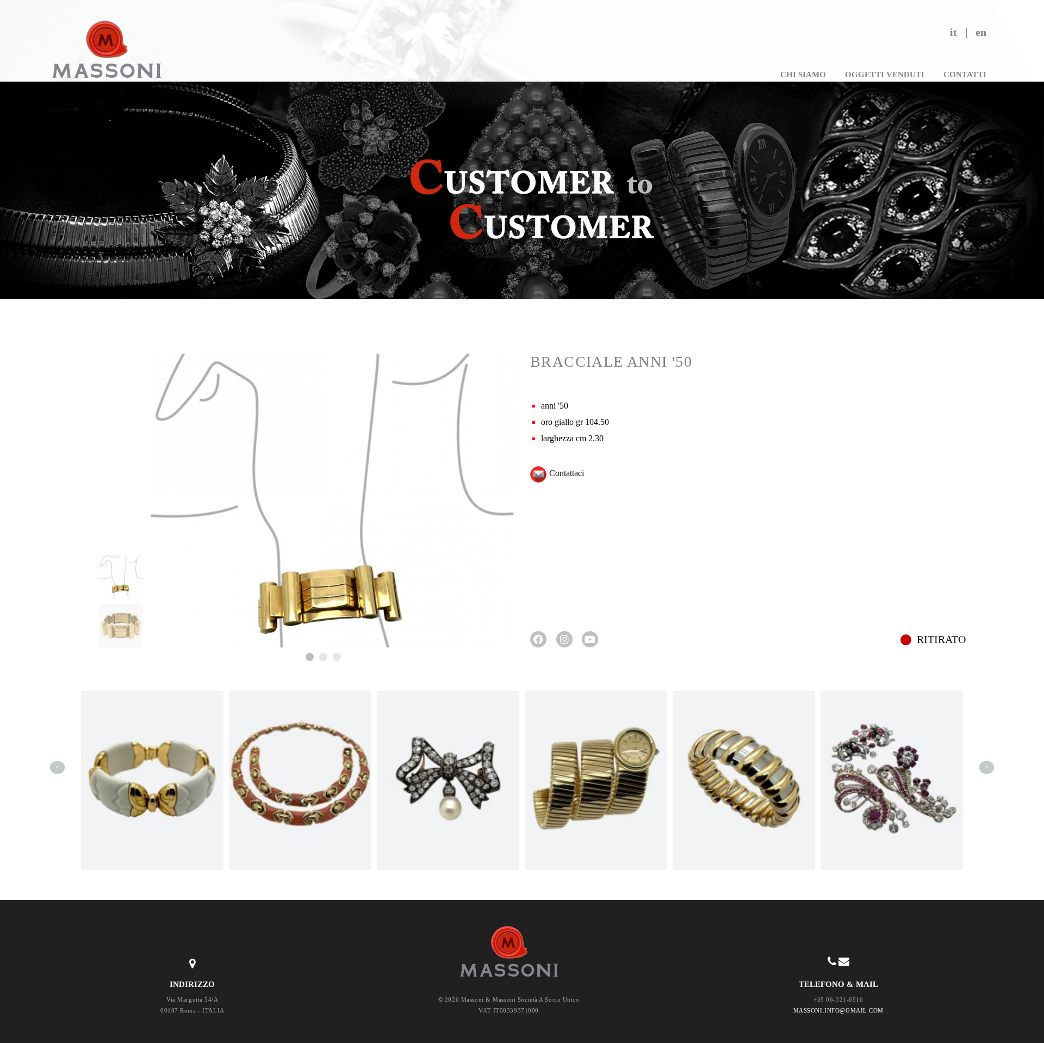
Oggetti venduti (884, 74)
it (953, 32)
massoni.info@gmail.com (838, 1010)
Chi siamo (803, 74)
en (980, 32)
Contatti (964, 74)
